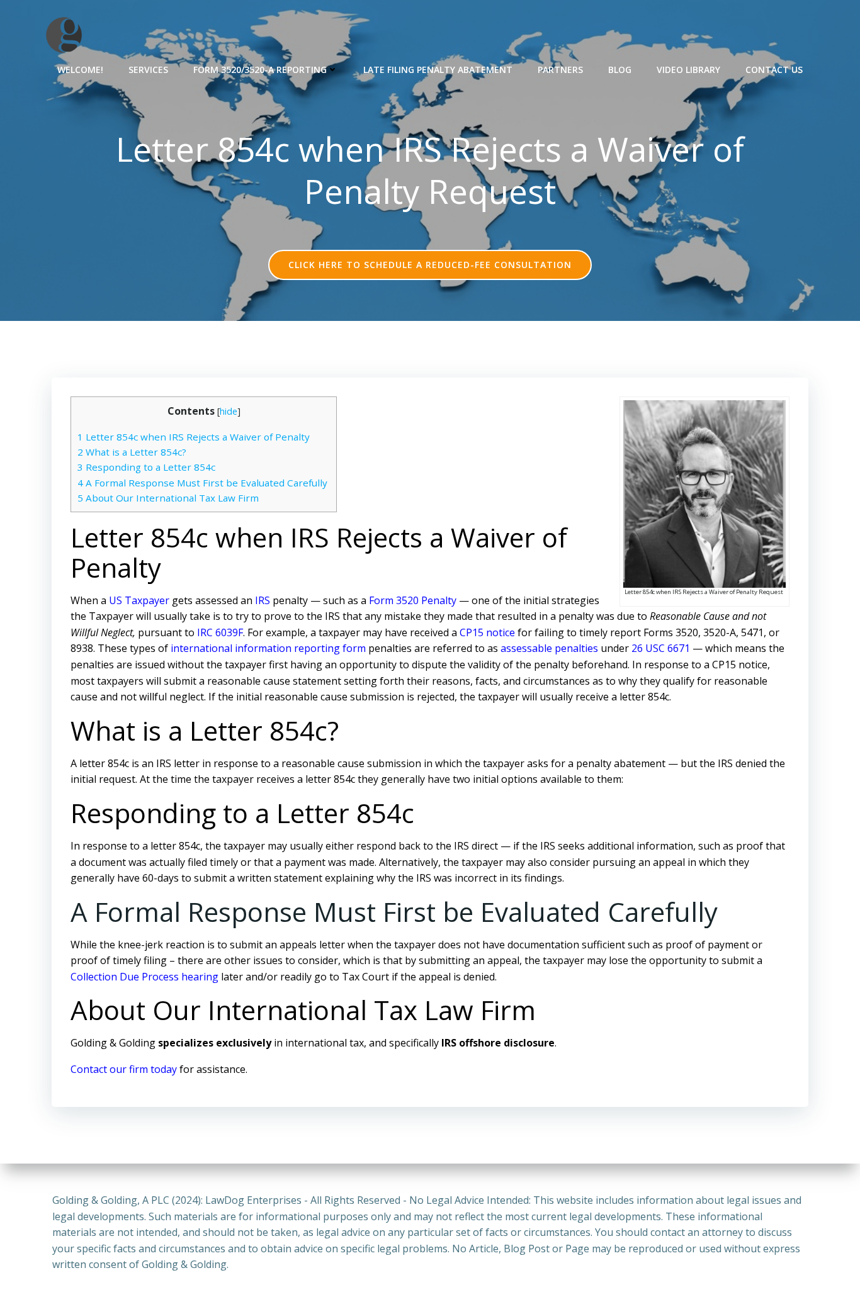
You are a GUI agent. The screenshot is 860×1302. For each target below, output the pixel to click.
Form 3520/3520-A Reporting (260, 70)
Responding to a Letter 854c (146, 467)
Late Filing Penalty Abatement (437, 70)
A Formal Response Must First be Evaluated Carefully (203, 482)
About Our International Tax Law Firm (168, 497)
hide (228, 411)
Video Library (688, 70)
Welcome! (80, 70)
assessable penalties (549, 648)
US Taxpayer (139, 600)
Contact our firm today (124, 1069)
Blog (619, 70)
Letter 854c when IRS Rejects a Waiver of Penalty (194, 436)
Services (148, 70)
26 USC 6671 (660, 648)
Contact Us (774, 70)
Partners (560, 70)
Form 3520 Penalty (412, 600)
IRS (262, 600)
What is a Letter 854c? (133, 452)
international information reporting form (268, 648)
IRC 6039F (220, 632)
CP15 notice (487, 632)
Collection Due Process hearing (144, 977)
